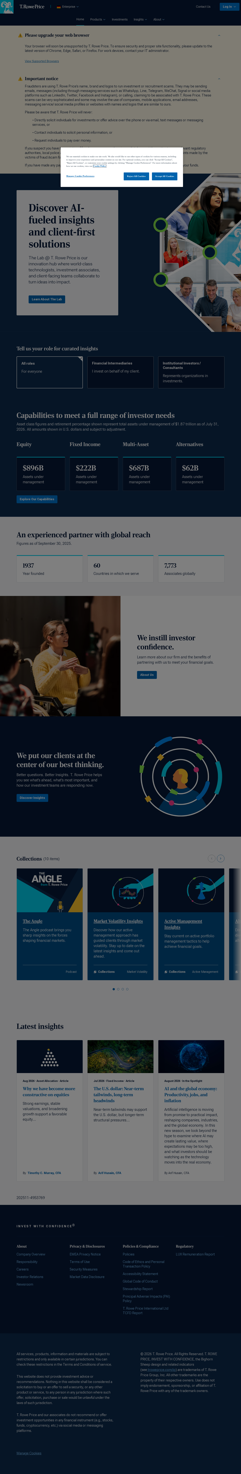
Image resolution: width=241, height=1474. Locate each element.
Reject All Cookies (136, 176)
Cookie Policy (99, 166)
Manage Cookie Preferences (80, 176)
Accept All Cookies (164, 176)
